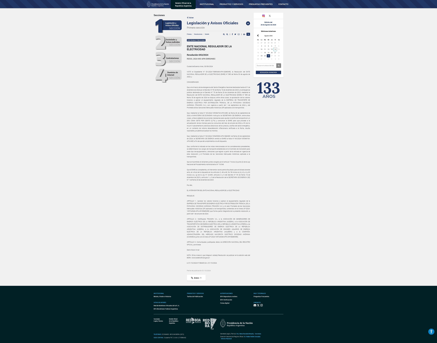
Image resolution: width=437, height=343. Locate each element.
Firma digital (224, 303)
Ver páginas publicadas (196, 40)
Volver (191, 17)
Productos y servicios (231, 4)
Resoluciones (198, 34)
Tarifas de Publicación (195, 296)
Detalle (207, 34)
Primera (189, 34)
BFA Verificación (226, 300)
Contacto (283, 4)
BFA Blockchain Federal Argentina (166, 309)
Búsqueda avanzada (268, 72)
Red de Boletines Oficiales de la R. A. (167, 305)
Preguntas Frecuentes (261, 4)
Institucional (207, 4)
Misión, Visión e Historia (162, 296)
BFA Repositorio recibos (228, 296)
